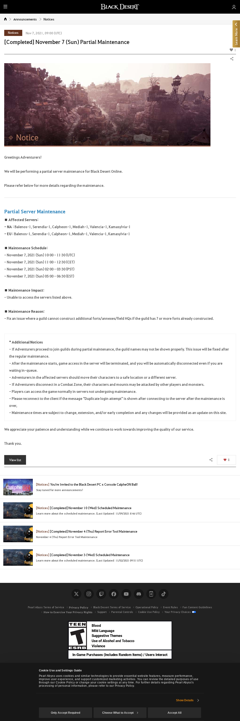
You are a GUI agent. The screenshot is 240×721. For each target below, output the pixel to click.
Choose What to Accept (118, 712)
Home (5, 18)
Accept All (174, 712)
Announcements (25, 19)
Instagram (89, 594)
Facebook (114, 594)
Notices (49, 19)
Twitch (101, 594)
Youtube (126, 594)
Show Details (185, 700)
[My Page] (234, 7)
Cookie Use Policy (149, 612)
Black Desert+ (151, 594)
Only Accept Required (65, 712)
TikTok (164, 594)
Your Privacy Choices (177, 612)
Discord (139, 594)
